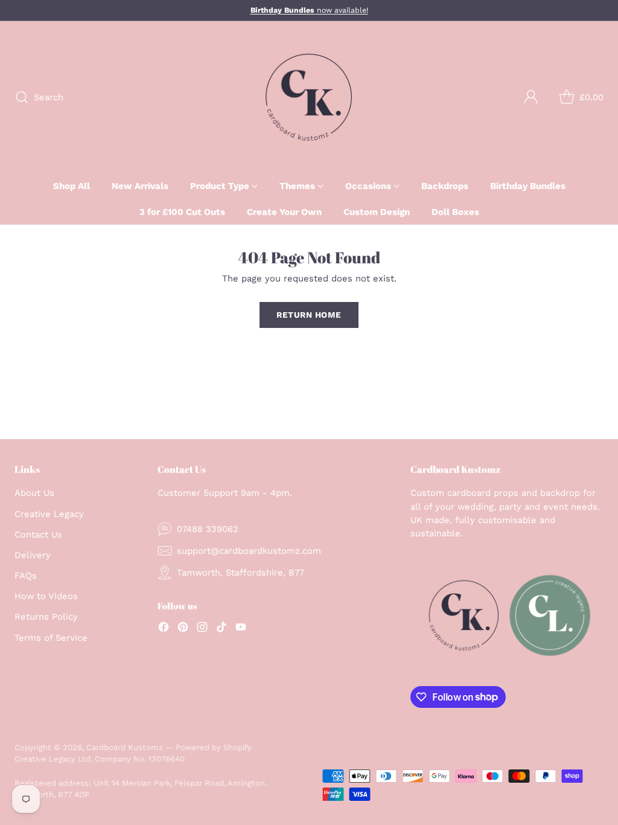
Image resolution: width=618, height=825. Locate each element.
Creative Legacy (49, 514)
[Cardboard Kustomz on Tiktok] (221, 629)
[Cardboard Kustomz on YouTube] (241, 629)
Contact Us (38, 534)
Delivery (32, 555)
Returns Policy (46, 616)
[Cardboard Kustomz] (309, 97)
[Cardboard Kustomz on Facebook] (163, 629)
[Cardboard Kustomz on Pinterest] (183, 629)
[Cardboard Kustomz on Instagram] (202, 629)
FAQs (25, 575)
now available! (309, 10)
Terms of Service (51, 637)
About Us (34, 492)
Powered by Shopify (214, 747)
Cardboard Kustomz (124, 747)
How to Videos (46, 596)
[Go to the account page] (531, 97)
